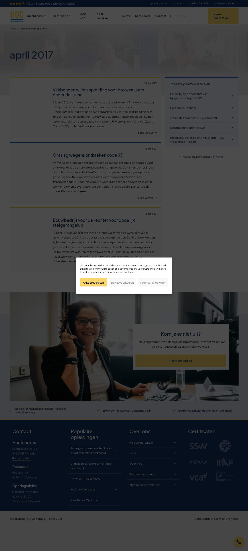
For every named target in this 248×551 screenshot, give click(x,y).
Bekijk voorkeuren (122, 282)
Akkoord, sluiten (93, 282)
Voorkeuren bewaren (153, 282)
